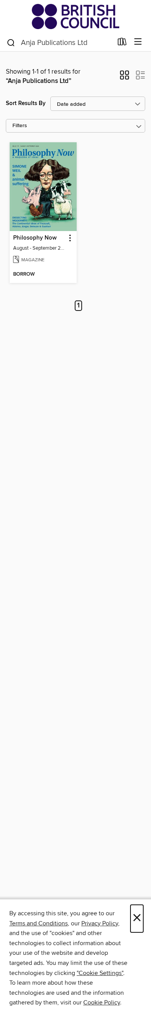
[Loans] (122, 43)
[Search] (11, 42)
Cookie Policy (101, 1002)
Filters (19, 126)
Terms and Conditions (38, 923)
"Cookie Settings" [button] (100, 973)
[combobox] (59, 42)
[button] (124, 77)
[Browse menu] (138, 42)
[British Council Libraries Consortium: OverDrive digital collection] (75, 16)
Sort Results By (26, 103)
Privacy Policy (99, 923)
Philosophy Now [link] (35, 238)
